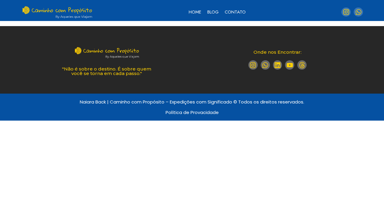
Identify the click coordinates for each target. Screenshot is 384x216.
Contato (235, 12)
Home (195, 12)
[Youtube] (289, 65)
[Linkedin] (277, 65)
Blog (213, 12)
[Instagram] (346, 12)
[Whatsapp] (358, 12)
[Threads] (302, 65)
